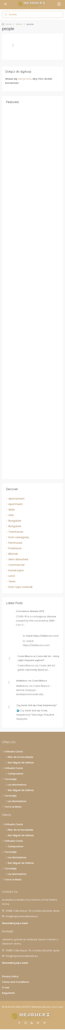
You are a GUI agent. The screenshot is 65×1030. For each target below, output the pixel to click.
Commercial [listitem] (16, 565)
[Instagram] (26, 1023)
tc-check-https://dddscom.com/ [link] (41, 635)
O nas (5, 987)
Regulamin (8, 993)
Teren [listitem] (12, 581)
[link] (10, 658)
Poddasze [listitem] (14, 548)
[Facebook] (20, 1023)
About (19, 24)
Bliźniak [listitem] (13, 554)
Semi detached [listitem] (18, 559)
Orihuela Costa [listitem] (13, 751)
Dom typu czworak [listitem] (20, 587)
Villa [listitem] (11, 515)
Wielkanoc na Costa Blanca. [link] (31, 680)
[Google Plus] (39, 1023)
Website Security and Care (47, 1007)
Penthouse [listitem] (15, 543)
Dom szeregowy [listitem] (18, 537)
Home (9, 24)
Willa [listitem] (11, 509)
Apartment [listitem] (15, 504)
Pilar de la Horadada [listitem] (20, 757)
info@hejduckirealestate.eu (22, 916)
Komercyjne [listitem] (16, 570)
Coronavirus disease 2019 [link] (30, 611)
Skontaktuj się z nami (15, 923)
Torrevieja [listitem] (10, 779)
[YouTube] (45, 1023)
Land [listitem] (11, 576)
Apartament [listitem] (16, 498)
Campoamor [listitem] (16, 773)
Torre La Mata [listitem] (12, 806)
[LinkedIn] (32, 1023)
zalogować (24, 78)
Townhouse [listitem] (15, 531)
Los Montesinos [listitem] (17, 784)
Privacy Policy (10, 976)
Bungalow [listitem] (14, 520)
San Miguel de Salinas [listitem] (21, 762)
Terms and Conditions (15, 982)
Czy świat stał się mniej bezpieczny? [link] (36, 705)
